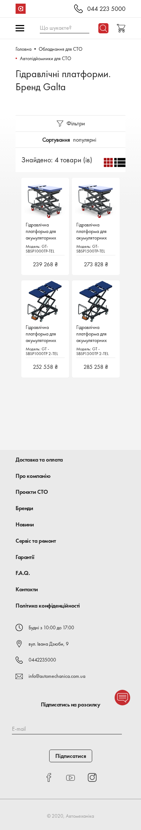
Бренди (24, 508)
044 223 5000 (106, 9)
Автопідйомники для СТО (45, 58)
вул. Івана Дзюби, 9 (49, 644)
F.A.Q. (23, 573)
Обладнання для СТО (60, 49)
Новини (25, 524)
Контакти (27, 589)
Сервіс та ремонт (36, 541)
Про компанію (33, 476)
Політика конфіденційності (48, 605)
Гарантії (25, 557)
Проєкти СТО (32, 492)
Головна (23, 49)
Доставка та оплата (39, 459)
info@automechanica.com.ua (57, 676)
